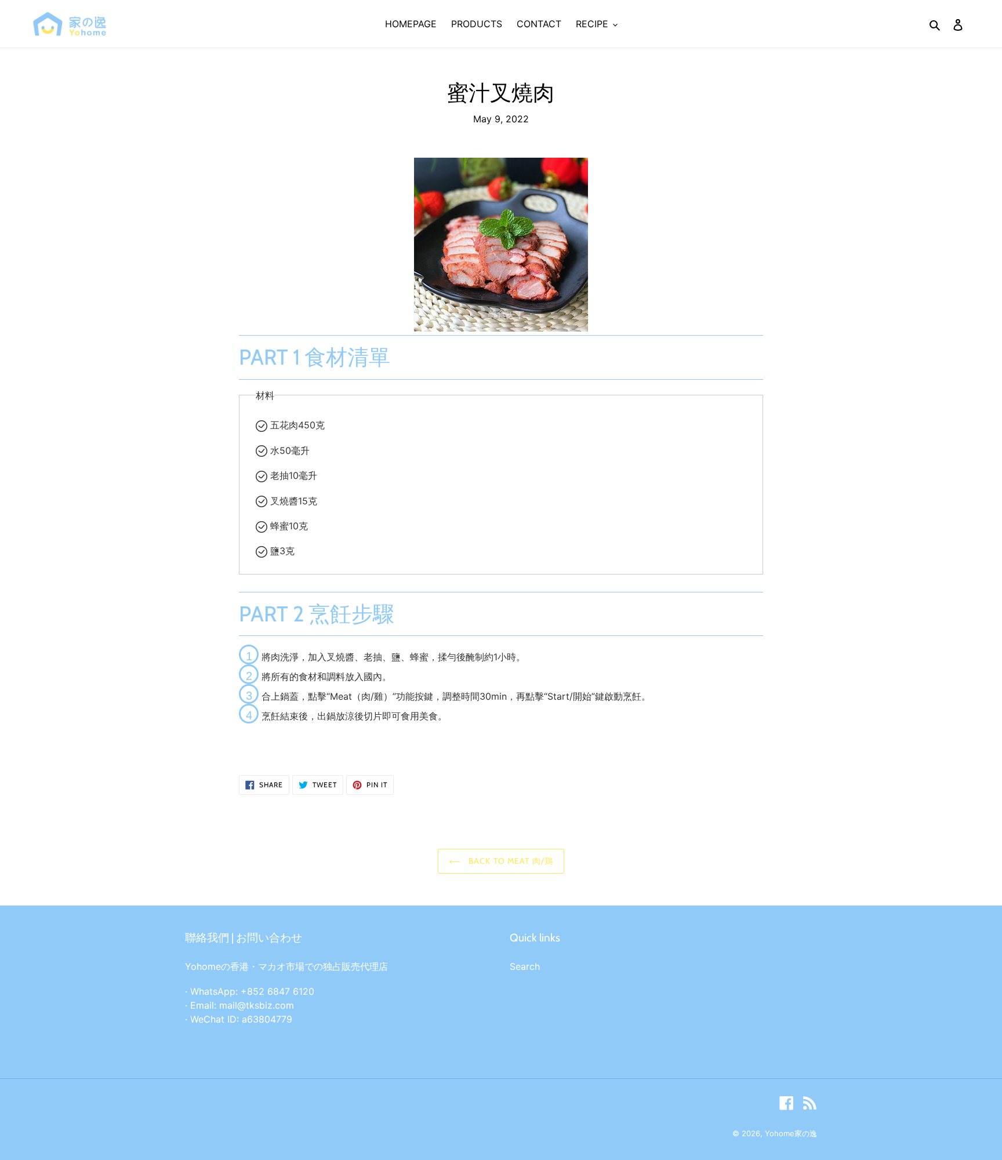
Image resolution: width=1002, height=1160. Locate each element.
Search (525, 966)
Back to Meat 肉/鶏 (509, 861)
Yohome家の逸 (791, 1133)
